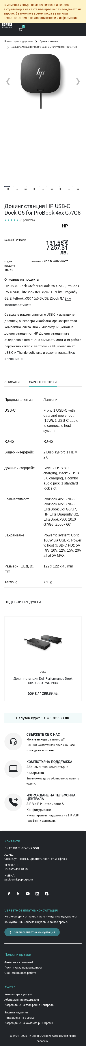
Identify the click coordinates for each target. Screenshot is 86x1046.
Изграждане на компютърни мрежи (28, 1023)
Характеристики (43, 382)
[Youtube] (28, 893)
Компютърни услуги (18, 994)
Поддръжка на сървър (19, 1017)
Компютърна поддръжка (18, 41)
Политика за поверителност (23, 967)
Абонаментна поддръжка (21, 999)
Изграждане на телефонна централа (29, 1005)
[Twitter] (18, 893)
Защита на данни (16, 1012)
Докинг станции (49, 41)
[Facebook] (9, 893)
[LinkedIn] (37, 893)
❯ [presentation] (78, 81)
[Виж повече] (43, 642)
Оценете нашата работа (20, 972)
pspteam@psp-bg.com (18, 879)
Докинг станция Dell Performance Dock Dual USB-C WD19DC (43, 681)
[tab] (12, 382)
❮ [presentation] (8, 81)
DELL (43, 671)
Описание (12, 382)
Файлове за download (18, 962)
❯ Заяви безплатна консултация (32, 932)
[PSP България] (7, 25)
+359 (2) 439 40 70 (16, 869)
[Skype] (47, 893)
